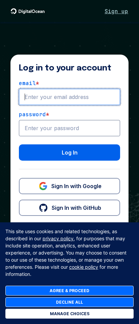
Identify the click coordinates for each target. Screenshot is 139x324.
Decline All (69, 302)
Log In (70, 152)
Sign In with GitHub (76, 207)
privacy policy (58, 238)
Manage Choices (69, 313)
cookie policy (83, 267)
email (29, 83)
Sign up (116, 11)
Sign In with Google (76, 186)
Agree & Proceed (69, 290)
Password (34, 114)
